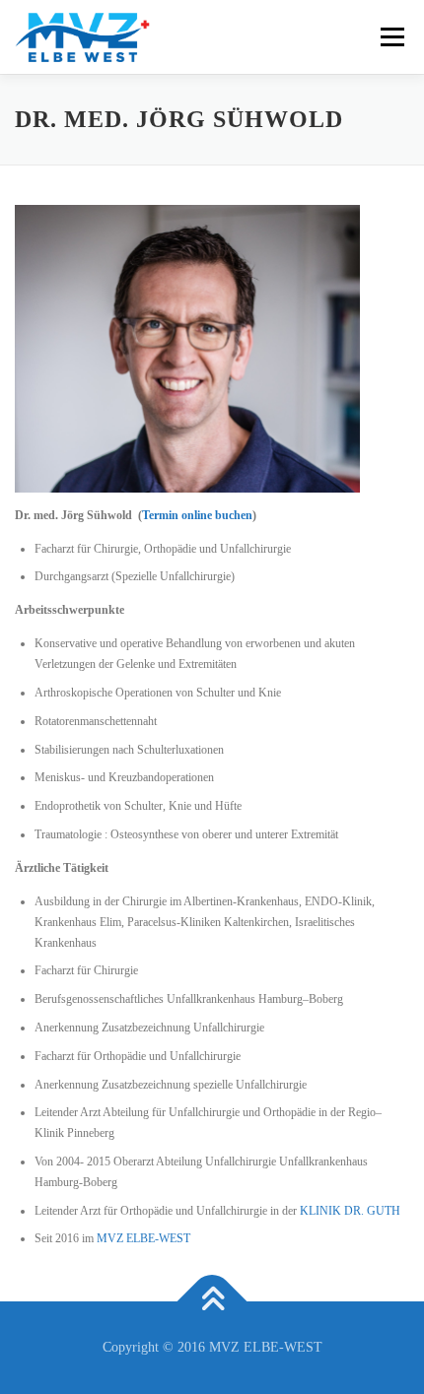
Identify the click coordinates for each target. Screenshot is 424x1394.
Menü (388, 36)
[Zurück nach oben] (212, 1302)
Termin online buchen (197, 515)
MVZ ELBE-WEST (143, 1238)
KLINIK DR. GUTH (350, 1211)
